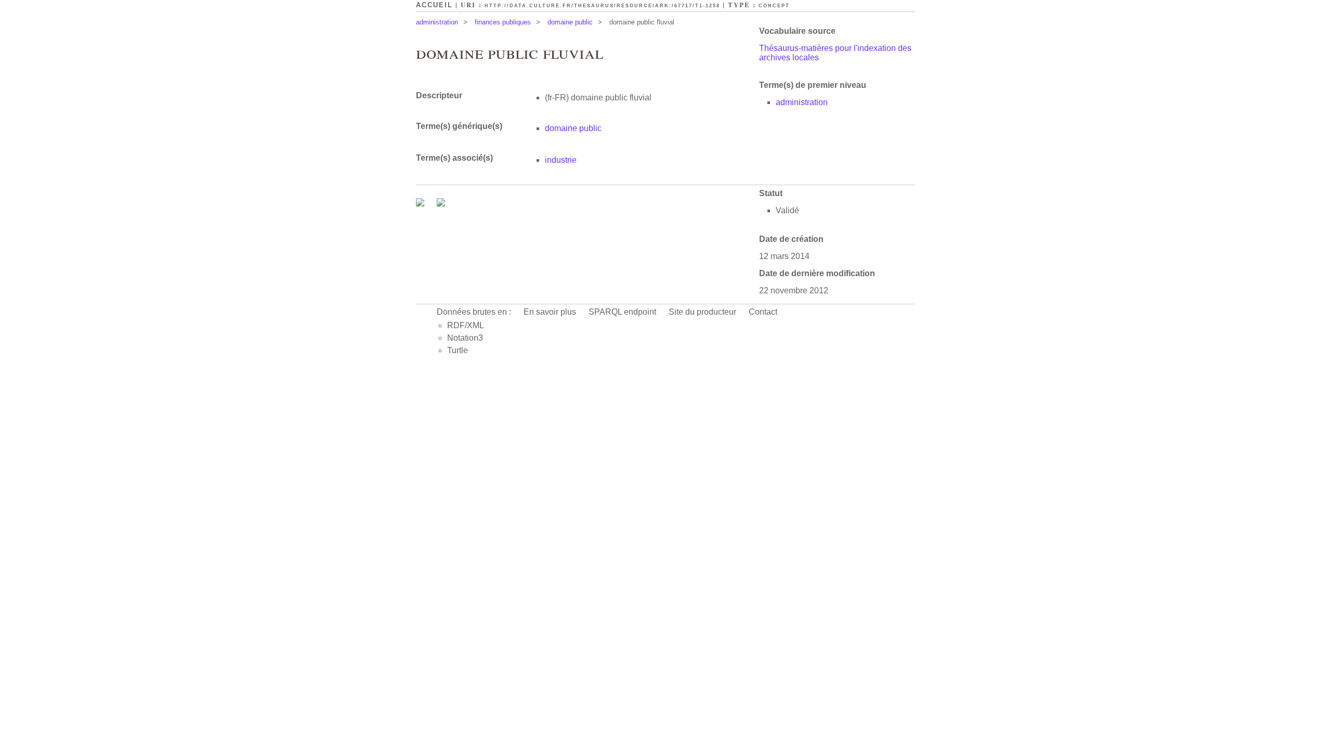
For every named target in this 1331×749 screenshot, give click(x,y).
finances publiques (503, 22)
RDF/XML (465, 325)
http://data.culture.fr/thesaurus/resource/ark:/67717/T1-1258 (602, 5)
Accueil (434, 5)
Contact (763, 311)
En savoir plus (550, 311)
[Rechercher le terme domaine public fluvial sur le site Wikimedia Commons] (421, 203)
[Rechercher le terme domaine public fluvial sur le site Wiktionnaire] (441, 203)
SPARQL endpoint (622, 311)
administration (437, 22)
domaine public (570, 22)
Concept (774, 5)
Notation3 (465, 337)
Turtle (457, 350)
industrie (561, 160)
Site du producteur (702, 311)
